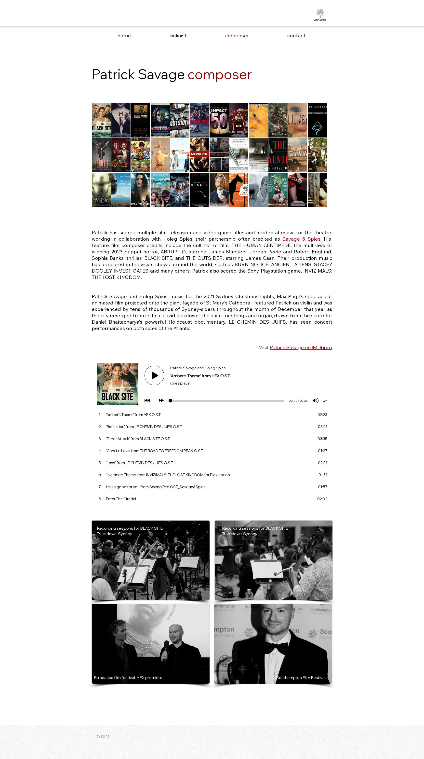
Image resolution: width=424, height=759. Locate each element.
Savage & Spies (301, 239)
